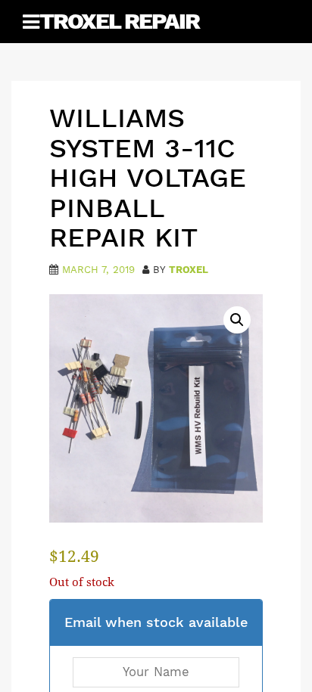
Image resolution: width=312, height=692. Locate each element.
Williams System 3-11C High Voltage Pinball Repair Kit (147, 177)
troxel (188, 269)
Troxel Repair (119, 21)
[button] (237, 320)
